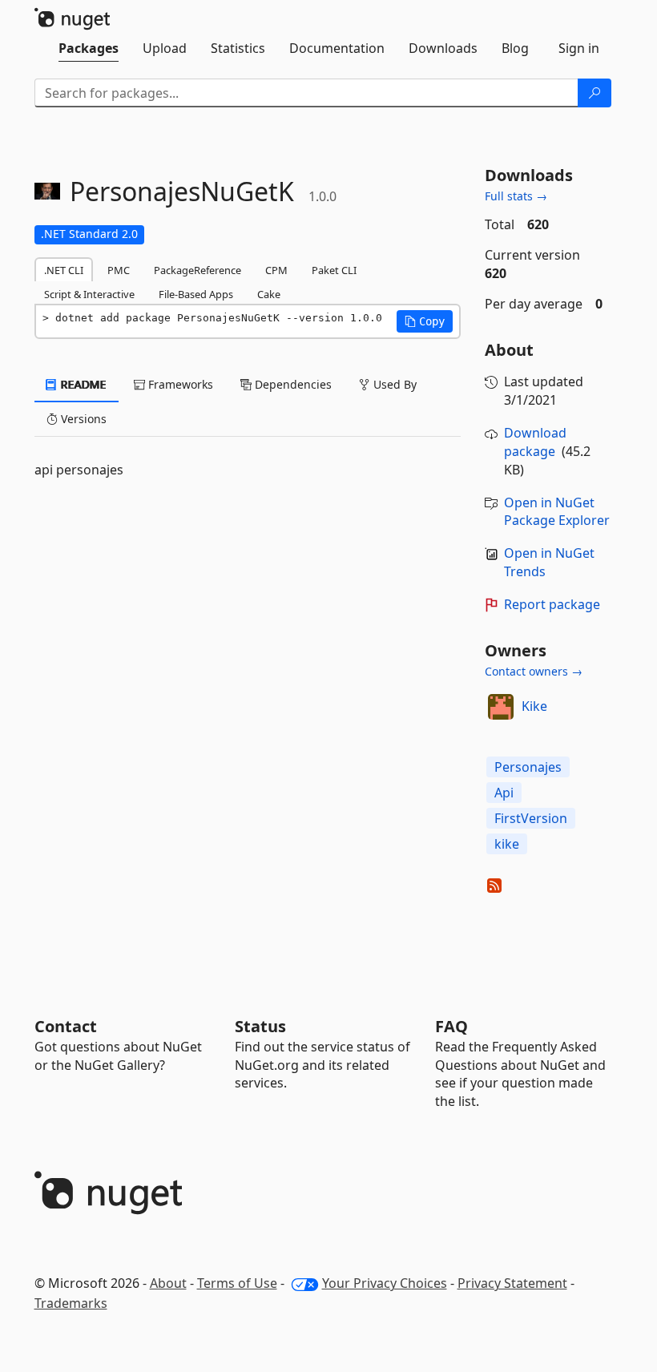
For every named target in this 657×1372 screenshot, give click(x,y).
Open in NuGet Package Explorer (557, 512)
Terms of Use (237, 1283)
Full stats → (516, 196)
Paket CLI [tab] (334, 270)
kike (506, 844)
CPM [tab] (276, 270)
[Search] (594, 93)
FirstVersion (530, 818)
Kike (534, 706)
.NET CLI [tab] (63, 270)
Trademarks (70, 1303)
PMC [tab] (118, 270)
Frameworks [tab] (179, 384)
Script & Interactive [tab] (89, 294)
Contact (65, 1026)
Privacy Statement (512, 1283)
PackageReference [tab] (197, 270)
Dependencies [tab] (292, 384)
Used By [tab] (393, 384)
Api (504, 792)
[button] (425, 321)
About (168, 1283)
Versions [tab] (82, 418)
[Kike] (500, 706)
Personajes (528, 767)
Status (260, 1026)
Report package (552, 604)
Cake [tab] (268, 294)
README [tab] (82, 384)
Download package (535, 442)
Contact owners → (533, 671)
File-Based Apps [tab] (196, 294)
